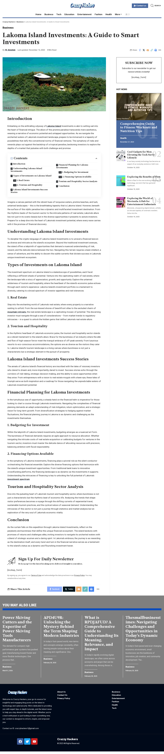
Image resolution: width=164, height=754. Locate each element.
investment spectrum (18, 479)
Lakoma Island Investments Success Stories (29, 190)
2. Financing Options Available (77, 177)
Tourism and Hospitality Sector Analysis (78, 181)
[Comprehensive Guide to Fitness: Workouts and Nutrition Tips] (138, 106)
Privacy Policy (79, 575)
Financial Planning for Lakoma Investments (72, 166)
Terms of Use (36, 575)
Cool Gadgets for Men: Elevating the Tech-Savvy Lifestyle (141, 155)
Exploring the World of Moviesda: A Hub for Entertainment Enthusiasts (141, 201)
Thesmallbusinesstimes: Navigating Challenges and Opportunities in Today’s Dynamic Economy (143, 628)
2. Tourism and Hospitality (29, 185)
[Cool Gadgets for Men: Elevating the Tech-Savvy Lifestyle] (120, 155)
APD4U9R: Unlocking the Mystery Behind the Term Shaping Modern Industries (61, 626)
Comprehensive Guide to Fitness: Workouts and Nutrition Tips (138, 127)
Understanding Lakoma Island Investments (26, 169)
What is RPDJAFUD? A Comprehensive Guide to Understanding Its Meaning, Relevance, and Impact (101, 633)
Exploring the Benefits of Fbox (143, 176)
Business (8, 27)
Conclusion (64, 186)
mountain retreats (16, 312)
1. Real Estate (23, 180)
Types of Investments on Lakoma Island (32, 176)
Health (123, 138)
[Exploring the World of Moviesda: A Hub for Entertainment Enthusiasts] (120, 202)
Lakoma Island (54, 126)
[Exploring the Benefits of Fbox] (120, 180)
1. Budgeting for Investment (75, 172)
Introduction (19, 164)
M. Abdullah (10, 50)
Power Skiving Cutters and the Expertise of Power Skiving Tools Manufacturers (17, 628)
